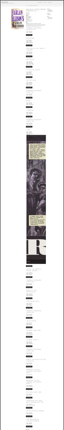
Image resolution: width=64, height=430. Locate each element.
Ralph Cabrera (31, 42)
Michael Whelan (31, 386)
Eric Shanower (30, 32)
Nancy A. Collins (31, 294)
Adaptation (49, 14)
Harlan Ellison (27, 23)
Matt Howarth (31, 74)
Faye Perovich (30, 62)
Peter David (30, 333)
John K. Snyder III (31, 133)
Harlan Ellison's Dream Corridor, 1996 (50, 11)
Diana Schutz (30, 103)
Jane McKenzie (30, 413)
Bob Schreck (31, 23)
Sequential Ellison (4, 2)
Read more (29, 35)
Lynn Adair (39, 23)
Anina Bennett (36, 23)
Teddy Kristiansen (31, 104)
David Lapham (30, 324)
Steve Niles (30, 132)
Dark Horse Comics (28, 16)
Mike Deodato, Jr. (31, 334)
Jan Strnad (30, 304)
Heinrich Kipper (31, 295)
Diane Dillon (33, 405)
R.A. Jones (30, 323)
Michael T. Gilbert (31, 63)
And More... (50, 2)
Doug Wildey (30, 53)
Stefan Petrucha (31, 273)
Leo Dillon (30, 405)
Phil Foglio (30, 72)
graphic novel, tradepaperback (50, 18)
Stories (45, 2)
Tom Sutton (30, 274)
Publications (40, 2)
